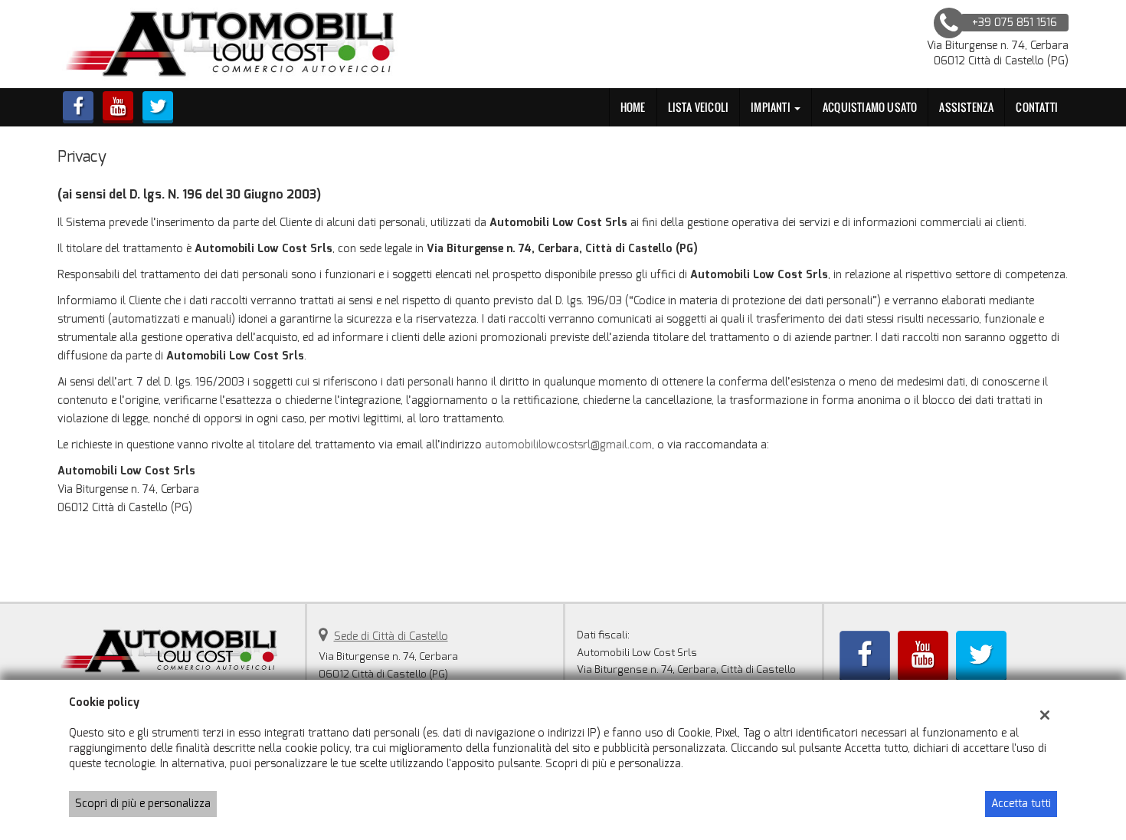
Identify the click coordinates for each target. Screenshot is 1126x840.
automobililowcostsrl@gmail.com (568, 445)
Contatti (1037, 107)
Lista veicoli (698, 107)
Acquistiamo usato (870, 107)
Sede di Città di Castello (391, 636)
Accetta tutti (1021, 803)
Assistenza (966, 107)
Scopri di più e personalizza (143, 803)
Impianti (772, 107)
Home (633, 107)
